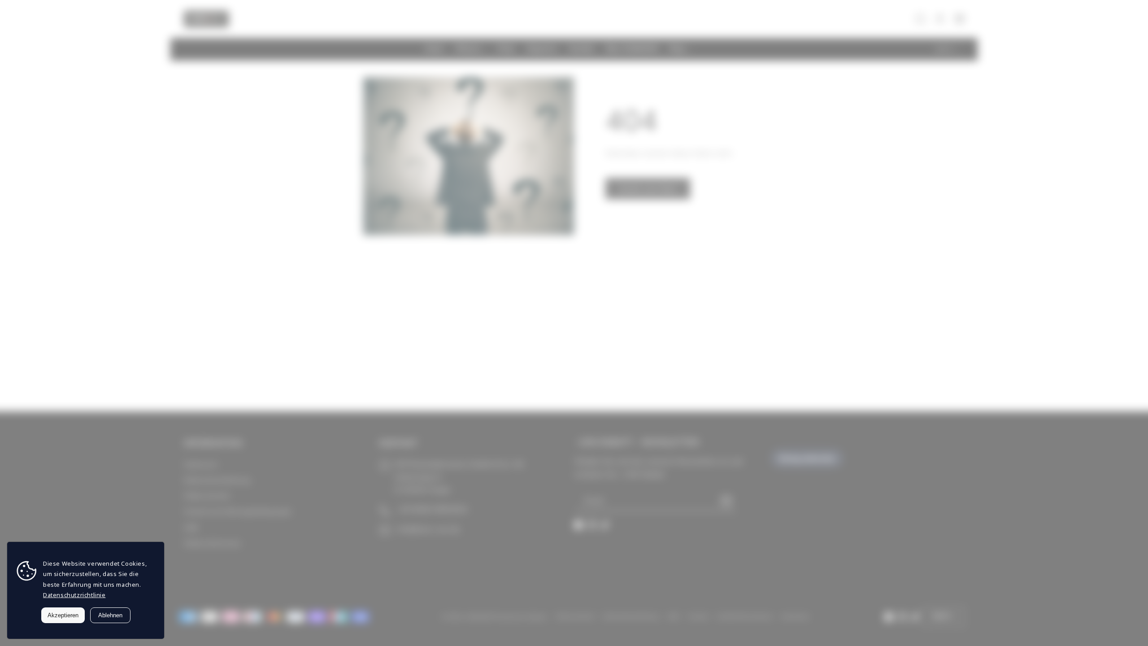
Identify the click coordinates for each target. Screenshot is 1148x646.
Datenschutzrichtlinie (74, 595)
